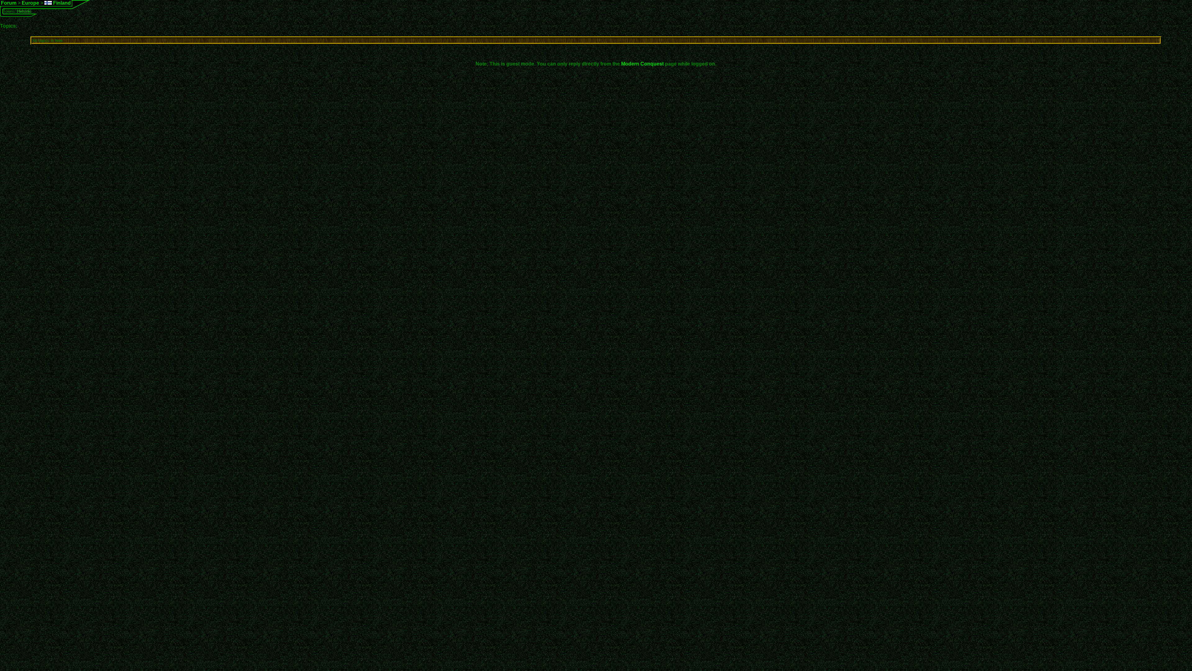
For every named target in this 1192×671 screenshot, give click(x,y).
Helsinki (24, 11)
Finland (61, 3)
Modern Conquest (642, 63)
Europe (30, 3)
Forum (8, 3)
